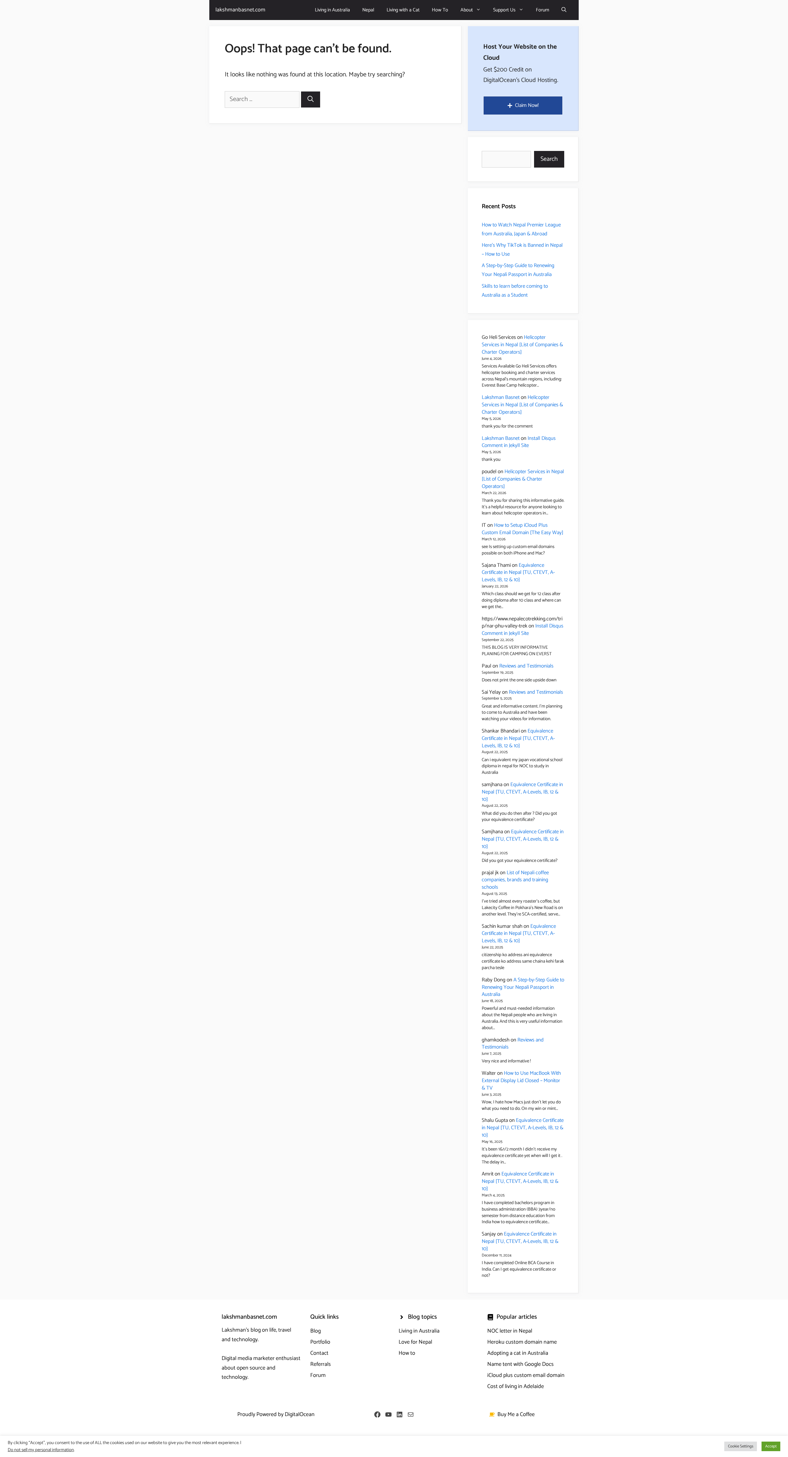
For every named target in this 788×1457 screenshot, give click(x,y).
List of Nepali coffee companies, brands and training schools (515, 880)
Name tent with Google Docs (520, 1364)
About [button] (466, 10)
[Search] (310, 99)
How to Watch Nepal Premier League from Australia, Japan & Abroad (521, 229)
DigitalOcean (300, 1414)
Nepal (368, 10)
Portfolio (320, 1342)
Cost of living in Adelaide (515, 1386)
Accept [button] (771, 1446)
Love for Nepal (415, 1342)
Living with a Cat (403, 10)
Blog (315, 1331)
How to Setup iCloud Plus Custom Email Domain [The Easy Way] (522, 529)
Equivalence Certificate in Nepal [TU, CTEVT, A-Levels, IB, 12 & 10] (518, 572)
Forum (542, 10)
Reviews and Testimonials (526, 666)
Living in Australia (332, 10)
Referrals (320, 1364)
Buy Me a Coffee (516, 1414)
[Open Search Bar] (564, 10)
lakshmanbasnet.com (240, 9)
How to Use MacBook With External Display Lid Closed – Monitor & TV (521, 1080)
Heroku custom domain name (522, 1342)
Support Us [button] (504, 10)
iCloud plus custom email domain (526, 1375)
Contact (319, 1353)
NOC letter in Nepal (509, 1331)
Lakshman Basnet (501, 397)
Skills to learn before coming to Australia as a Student (515, 290)
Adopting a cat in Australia (517, 1353)
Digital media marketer (248, 1358)
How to (407, 1353)
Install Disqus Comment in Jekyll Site (519, 442)
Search (549, 159)
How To (440, 10)
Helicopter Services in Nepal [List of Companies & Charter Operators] (522, 344)
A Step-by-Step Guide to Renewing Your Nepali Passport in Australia (518, 270)
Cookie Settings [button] (740, 1446)
